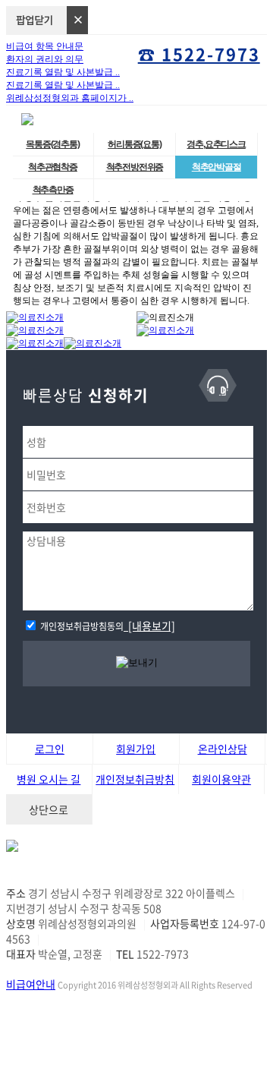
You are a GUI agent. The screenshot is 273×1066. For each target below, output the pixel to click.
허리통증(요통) (134, 144)
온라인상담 (222, 748)
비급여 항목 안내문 (44, 46)
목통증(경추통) (52, 144)
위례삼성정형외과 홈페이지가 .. (69, 98)
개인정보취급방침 (135, 779)
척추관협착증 (52, 167)
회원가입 (135, 748)
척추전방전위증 (135, 167)
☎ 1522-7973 (199, 53)
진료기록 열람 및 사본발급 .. (63, 72)
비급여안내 (30, 984)
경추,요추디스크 (216, 144)
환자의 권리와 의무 (44, 59)
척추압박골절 (216, 167)
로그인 (49, 748)
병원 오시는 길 (48, 779)
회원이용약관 (221, 779)
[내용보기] (149, 625)
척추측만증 (53, 189)
